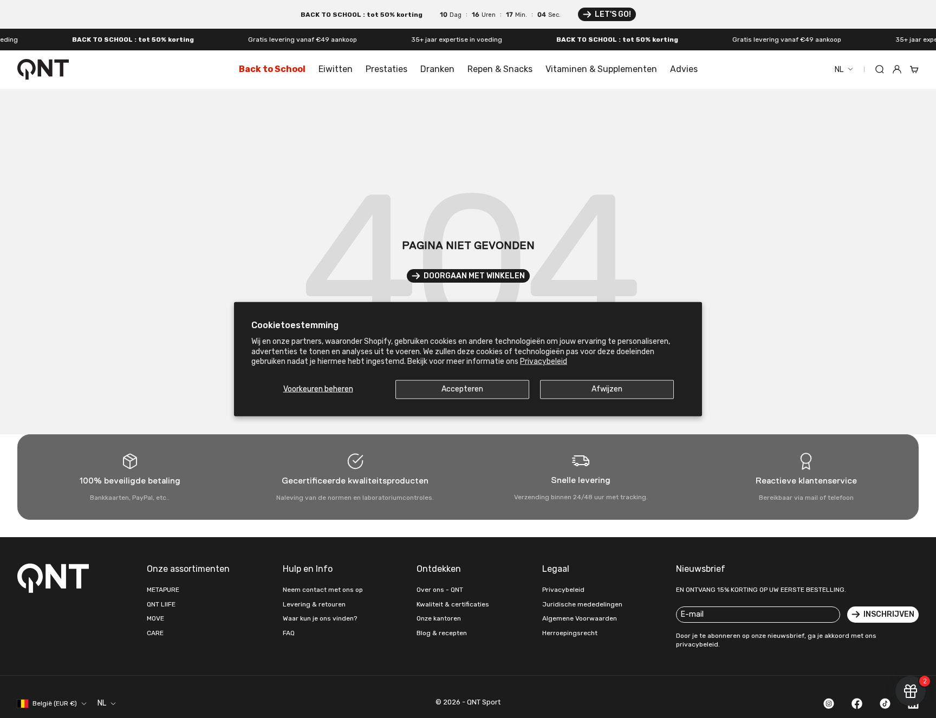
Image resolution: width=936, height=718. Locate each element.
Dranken (437, 69)
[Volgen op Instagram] (828, 703)
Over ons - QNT (440, 589)
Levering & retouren (314, 604)
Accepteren (462, 389)
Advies (684, 69)
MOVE (155, 618)
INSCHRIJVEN (888, 614)
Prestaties (386, 69)
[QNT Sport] (55, 577)
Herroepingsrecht (569, 633)
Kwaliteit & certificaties (453, 604)
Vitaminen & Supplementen (601, 69)
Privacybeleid (543, 360)
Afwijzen (607, 389)
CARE (155, 633)
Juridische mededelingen (582, 604)
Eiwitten (335, 69)
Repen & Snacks (499, 69)
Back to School (272, 69)
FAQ (289, 633)
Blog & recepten (442, 633)
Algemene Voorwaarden (579, 618)
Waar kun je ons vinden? (320, 618)
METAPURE (163, 589)
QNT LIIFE (161, 604)
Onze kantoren (439, 618)
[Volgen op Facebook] (856, 703)
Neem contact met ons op (323, 589)
